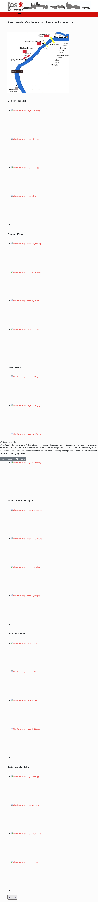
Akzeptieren (7, 459)
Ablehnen (20, 459)
